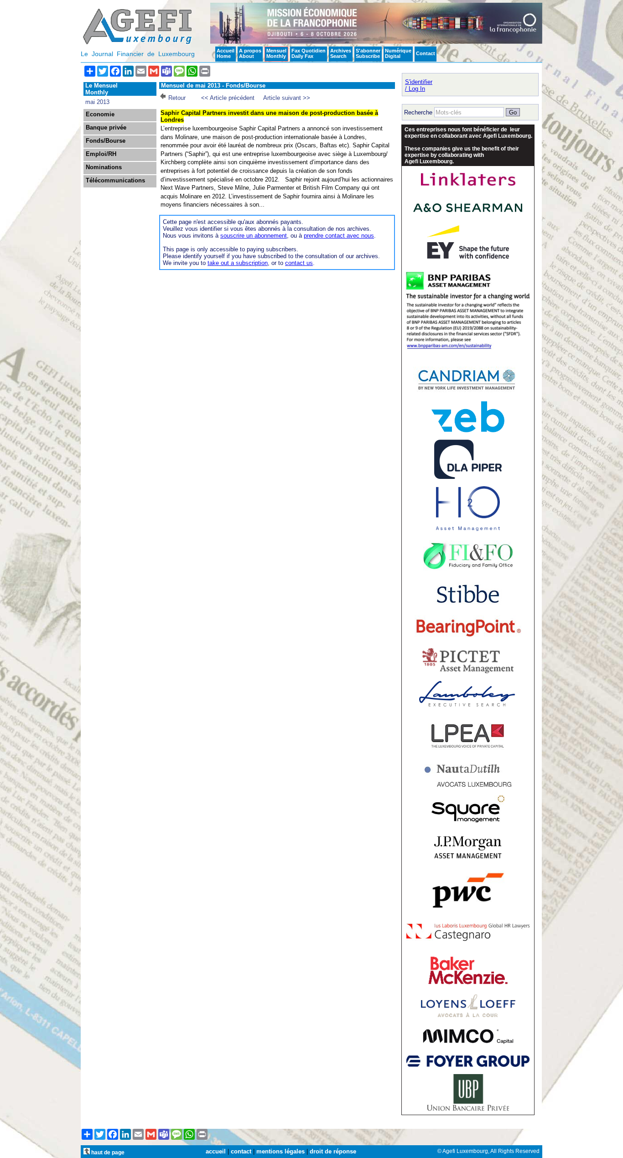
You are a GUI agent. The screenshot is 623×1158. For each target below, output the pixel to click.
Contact (425, 53)
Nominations (104, 167)
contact (241, 1151)
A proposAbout (250, 53)
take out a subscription (238, 263)
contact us (299, 263)
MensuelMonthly (276, 53)
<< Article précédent (227, 97)
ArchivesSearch (340, 53)
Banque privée (106, 128)
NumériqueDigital (398, 53)
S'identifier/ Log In (418, 85)
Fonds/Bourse (105, 141)
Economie (100, 114)
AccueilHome (225, 53)
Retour (176, 97)
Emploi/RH (101, 154)
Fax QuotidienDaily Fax (308, 53)
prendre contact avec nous (339, 235)
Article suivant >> (286, 97)
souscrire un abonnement (253, 235)
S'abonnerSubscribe (368, 53)
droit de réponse (333, 1151)
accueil (216, 1151)
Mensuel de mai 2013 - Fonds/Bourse (213, 85)
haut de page (107, 1152)
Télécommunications (115, 180)
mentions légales (280, 1151)
